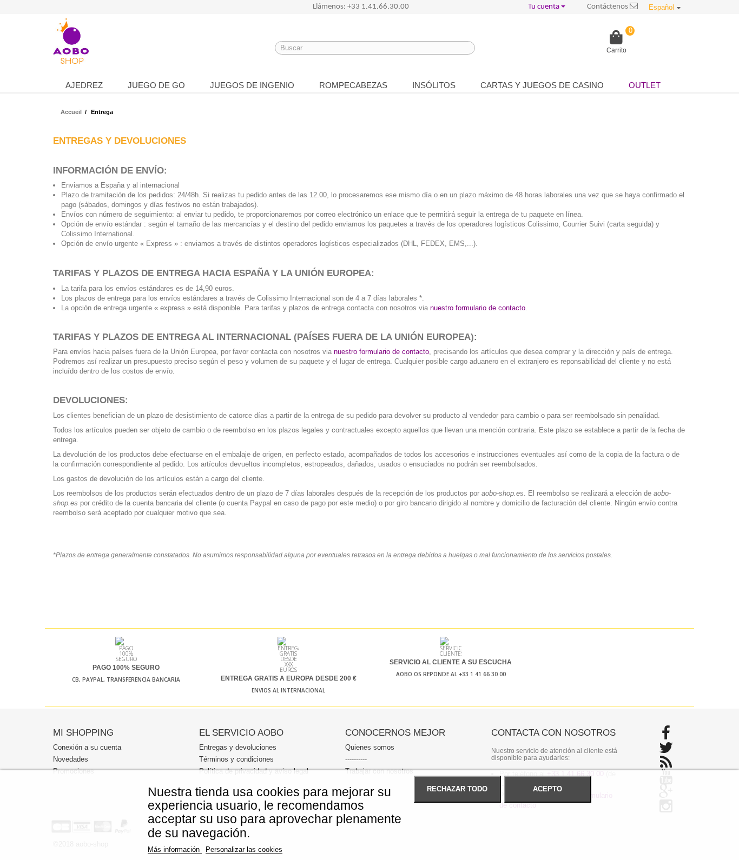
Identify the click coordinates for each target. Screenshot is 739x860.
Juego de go (156, 85)
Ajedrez (84, 85)
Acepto (547, 789)
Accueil (71, 112)
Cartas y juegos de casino (542, 85)
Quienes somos (369, 747)
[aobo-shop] (71, 41)
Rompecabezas (353, 85)
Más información (175, 849)
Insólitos (434, 85)
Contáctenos (608, 7)
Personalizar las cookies (244, 849)
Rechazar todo (457, 789)
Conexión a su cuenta (87, 747)
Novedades (70, 759)
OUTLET (645, 85)
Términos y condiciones (236, 759)
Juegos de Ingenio (252, 85)
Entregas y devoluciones (237, 747)
